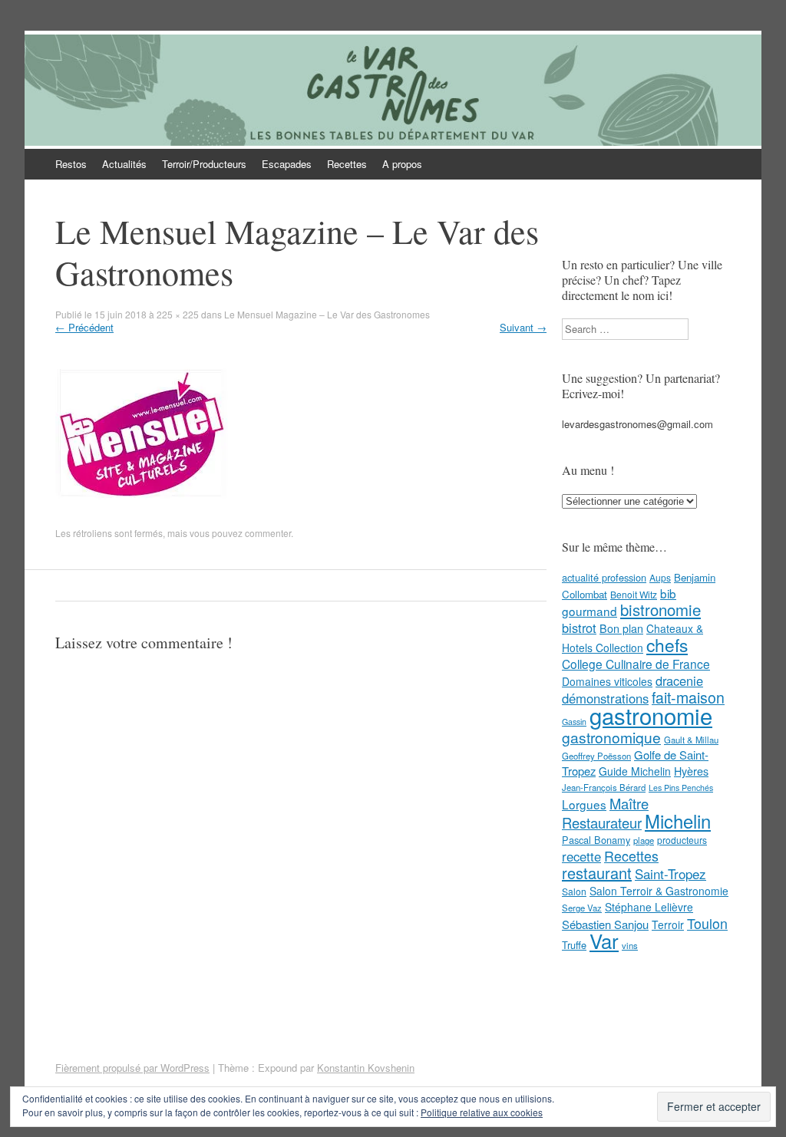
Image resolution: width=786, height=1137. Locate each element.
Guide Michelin (635, 771)
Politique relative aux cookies (482, 1112)
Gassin (574, 721)
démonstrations (605, 698)
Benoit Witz (633, 594)
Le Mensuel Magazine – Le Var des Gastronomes (327, 314)
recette (581, 856)
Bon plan (621, 628)
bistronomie (660, 609)
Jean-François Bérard (604, 787)
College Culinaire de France (636, 663)
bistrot (579, 627)
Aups (660, 577)
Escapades (287, 164)
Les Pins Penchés (681, 787)
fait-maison (688, 697)
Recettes (347, 164)
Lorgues (584, 804)
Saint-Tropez (670, 873)
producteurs (682, 839)
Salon (574, 891)
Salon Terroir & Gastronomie (659, 890)
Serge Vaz (582, 907)
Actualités (124, 164)
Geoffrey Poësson (596, 756)
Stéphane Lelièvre (649, 907)
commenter (268, 532)
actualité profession (604, 577)
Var (604, 940)
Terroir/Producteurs (204, 164)
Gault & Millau (691, 739)
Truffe (574, 945)
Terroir (668, 924)
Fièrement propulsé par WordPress (132, 1067)
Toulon (707, 923)
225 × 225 (178, 314)
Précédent (84, 327)
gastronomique (611, 737)
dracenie (679, 680)
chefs (667, 644)
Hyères (691, 771)
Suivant (523, 327)
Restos (71, 164)
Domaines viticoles (607, 681)
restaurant (597, 873)
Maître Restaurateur (605, 812)
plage (643, 840)
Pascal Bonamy (596, 839)
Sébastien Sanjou (605, 924)
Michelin (678, 821)
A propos (402, 164)
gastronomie (651, 715)
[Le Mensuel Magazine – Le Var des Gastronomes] (141, 519)
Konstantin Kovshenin (365, 1067)
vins (630, 945)
